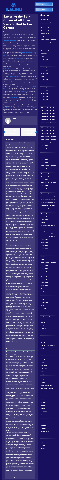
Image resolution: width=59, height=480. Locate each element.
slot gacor (43, 439)
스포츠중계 (43, 402)
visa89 (42, 371)
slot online (43, 448)
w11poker (43, 408)
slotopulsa (43, 351)
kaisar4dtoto (44, 319)
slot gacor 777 (44, 294)
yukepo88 (43, 414)
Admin (6, 31)
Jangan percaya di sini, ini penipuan (48, 22)
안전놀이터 (43, 382)
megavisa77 (43, 354)
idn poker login (44, 411)
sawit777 (43, 322)
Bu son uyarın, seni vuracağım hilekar (48, 196)
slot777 (42, 299)
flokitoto (43, 222)
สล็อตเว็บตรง (43, 256)
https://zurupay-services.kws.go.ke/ (48, 345)
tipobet (42, 76)
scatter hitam (18, 58)
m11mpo (42, 419)
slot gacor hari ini (45, 291)
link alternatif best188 (45, 316)
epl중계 (42, 305)
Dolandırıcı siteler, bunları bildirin (48, 110)
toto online (21, 362)
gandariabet (43, 47)
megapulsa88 (44, 368)
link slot (42, 379)
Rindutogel (43, 308)
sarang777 (43, 288)
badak (42, 36)
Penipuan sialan (44, 211)
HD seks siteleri (44, 59)
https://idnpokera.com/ (45, 422)
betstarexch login (44, 19)
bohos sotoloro (44, 53)
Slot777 (42, 311)
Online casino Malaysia (46, 391)
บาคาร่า (42, 259)
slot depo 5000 (17, 156)
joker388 (43, 445)
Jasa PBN (43, 434)
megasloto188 (44, 365)
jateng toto (43, 328)
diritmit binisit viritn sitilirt (46, 385)
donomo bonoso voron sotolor (47, 394)
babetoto (43, 325)
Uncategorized (11, 31)
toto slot (43, 348)
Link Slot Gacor (44, 302)
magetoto (43, 342)
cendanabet (43, 331)
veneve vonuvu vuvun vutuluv (47, 388)
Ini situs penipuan (44, 145)
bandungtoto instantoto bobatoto (48, 225)
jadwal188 (43, 359)
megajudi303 (43, 374)
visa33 (42, 362)
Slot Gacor (43, 399)
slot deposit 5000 (45, 33)
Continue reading (10, 348)
